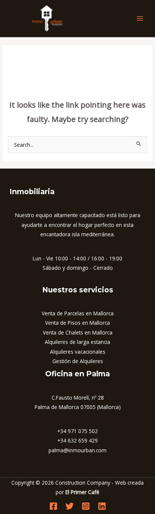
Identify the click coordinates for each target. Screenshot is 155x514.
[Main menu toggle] (140, 18)
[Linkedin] (102, 506)
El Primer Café (82, 492)
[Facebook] (53, 506)
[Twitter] (69, 506)
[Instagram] (86, 506)
